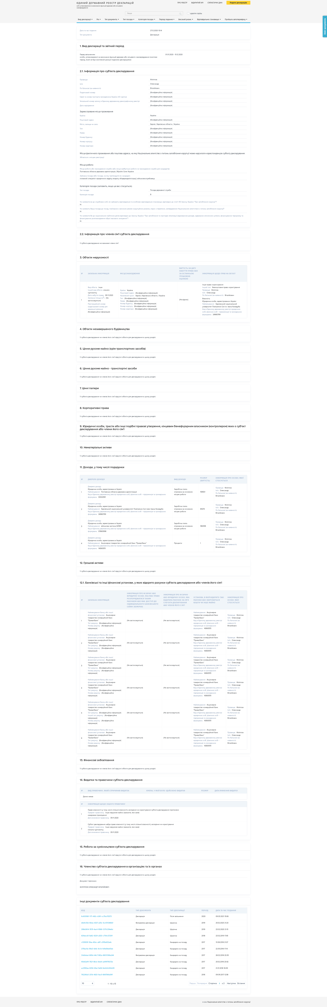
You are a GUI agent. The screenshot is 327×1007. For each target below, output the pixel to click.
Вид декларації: (84, 19)
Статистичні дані (215, 3)
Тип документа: (111, 19)
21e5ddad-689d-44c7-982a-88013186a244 (97, 955)
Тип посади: (128, 19)
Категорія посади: (146, 19)
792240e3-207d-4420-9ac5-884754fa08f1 (97, 974)
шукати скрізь (196, 13)
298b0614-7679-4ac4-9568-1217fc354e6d (97, 929)
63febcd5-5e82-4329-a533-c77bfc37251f (97, 936)
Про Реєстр (182, 3)
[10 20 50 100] (87, 983)
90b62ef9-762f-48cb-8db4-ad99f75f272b (97, 962)
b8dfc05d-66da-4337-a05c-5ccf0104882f (97, 923)
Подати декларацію (238, 3)
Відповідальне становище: (208, 19)
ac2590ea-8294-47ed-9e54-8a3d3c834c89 (97, 968)
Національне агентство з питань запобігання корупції (228, 1002)
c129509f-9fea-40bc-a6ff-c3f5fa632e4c (96, 942)
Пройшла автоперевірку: (235, 19)
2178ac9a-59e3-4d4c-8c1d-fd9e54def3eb (97, 949)
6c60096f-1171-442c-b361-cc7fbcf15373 (96, 916)
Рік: (98, 19)
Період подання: (166, 19)
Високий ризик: (184, 19)
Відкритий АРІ (197, 3)
